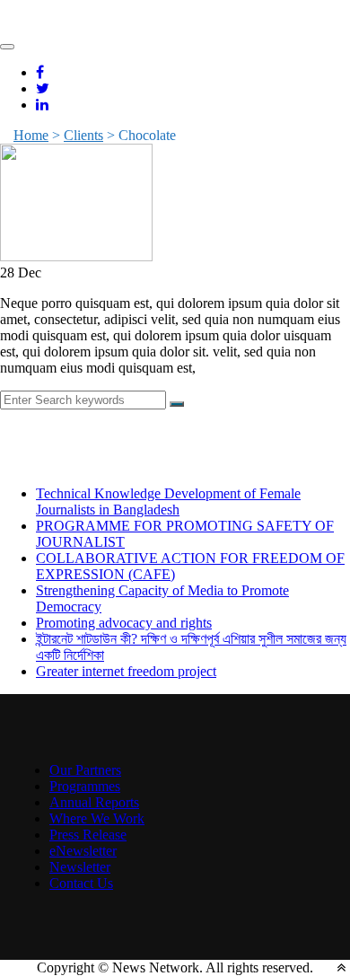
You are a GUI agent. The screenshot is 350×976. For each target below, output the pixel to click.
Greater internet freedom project (126, 671)
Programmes (84, 786)
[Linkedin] (42, 104)
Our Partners (85, 770)
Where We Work (96, 818)
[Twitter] (42, 88)
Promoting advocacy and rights (124, 622)
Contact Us (81, 883)
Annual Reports (94, 802)
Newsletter (79, 867)
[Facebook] (40, 72)
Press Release (88, 834)
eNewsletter (83, 850)
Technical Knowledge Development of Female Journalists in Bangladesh (168, 501)
